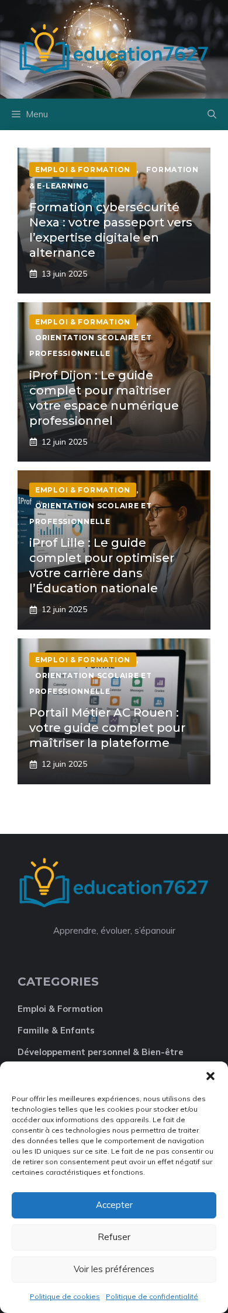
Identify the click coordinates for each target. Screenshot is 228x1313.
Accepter (114, 1204)
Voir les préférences (114, 1268)
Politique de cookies (65, 1296)
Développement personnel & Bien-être (101, 1051)
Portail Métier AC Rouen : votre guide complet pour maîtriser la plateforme (107, 728)
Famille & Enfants (56, 1030)
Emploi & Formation (60, 1008)
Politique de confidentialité (152, 1296)
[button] (210, 1076)
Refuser (114, 1236)
